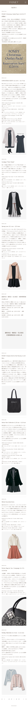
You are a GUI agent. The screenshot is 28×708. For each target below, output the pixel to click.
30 (18, 699)
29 (16, 699)
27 (11, 699)
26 (9, 699)
